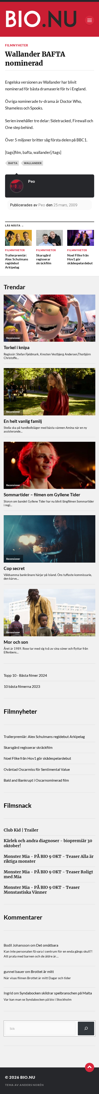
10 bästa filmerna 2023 (22, 686)
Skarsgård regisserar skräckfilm (28, 747)
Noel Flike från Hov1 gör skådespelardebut (37, 758)
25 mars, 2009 (65, 205)
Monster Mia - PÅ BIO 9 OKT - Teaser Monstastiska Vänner (42, 890)
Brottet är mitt (42, 971)
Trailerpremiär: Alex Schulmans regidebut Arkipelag (44, 736)
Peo (31, 181)
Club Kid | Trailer (21, 830)
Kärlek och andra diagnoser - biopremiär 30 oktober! (48, 843)
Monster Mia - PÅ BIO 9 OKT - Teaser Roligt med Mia (48, 874)
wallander (33, 163)
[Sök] (86, 1028)
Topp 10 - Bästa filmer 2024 (25, 675)
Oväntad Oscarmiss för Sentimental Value (37, 769)
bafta (12, 163)
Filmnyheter (16, 45)
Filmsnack (18, 805)
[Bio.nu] (49, 20)
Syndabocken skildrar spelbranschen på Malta (56, 993)
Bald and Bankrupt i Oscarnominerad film (36, 780)
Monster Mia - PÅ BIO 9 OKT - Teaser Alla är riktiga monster (48, 859)
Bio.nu (27, 1077)
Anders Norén (32, 1085)
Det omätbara (47, 945)
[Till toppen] (89, 1067)
